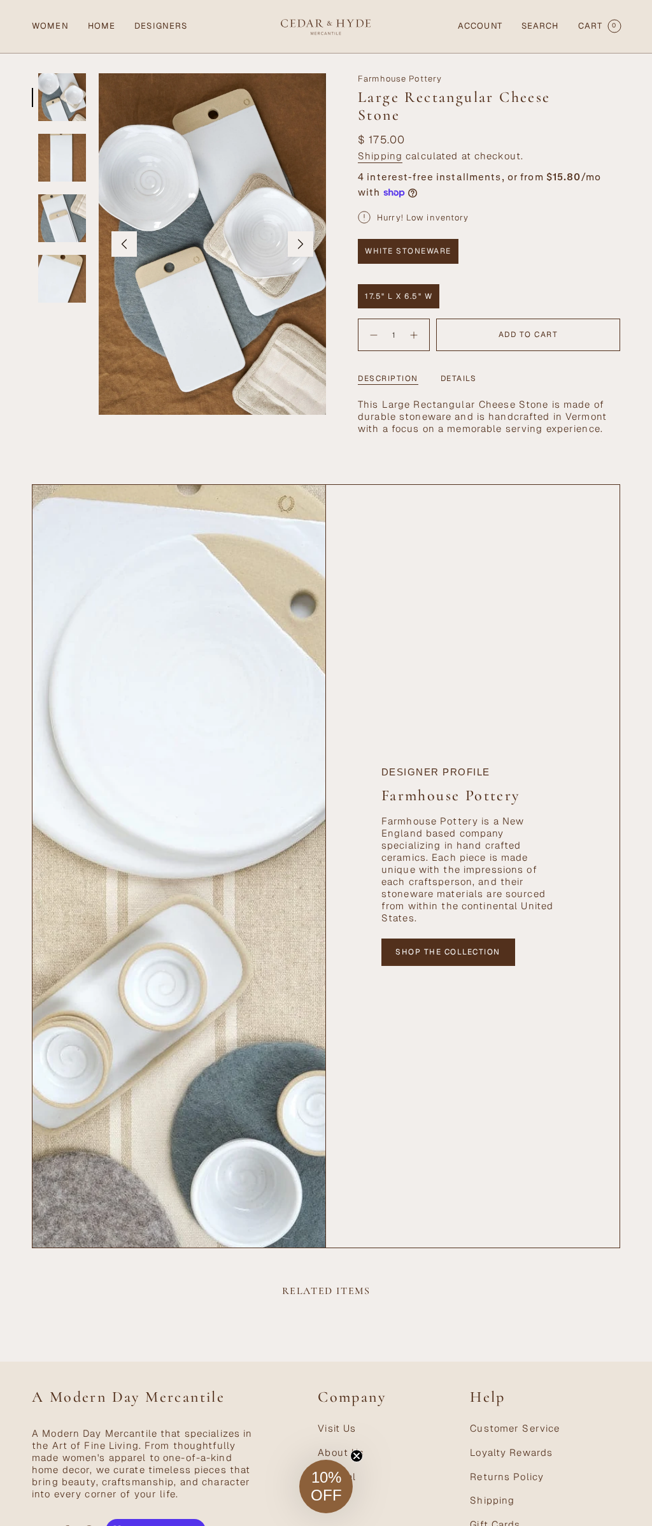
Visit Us (337, 1428)
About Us (341, 1452)
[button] (50, 26)
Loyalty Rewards (511, 1452)
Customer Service (515, 1428)
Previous (124, 244)
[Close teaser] (356, 1456)
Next (300, 244)
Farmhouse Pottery (400, 78)
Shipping (380, 156)
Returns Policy (507, 1477)
